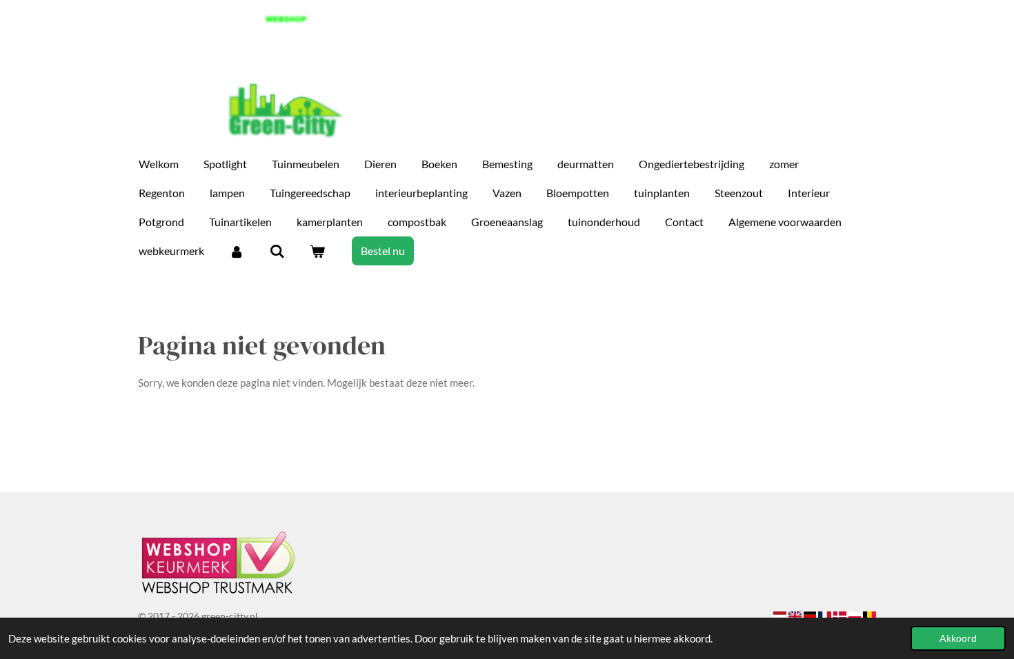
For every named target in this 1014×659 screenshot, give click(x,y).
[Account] (236, 250)
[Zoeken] (276, 250)
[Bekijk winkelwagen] (317, 250)
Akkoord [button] (958, 638)
